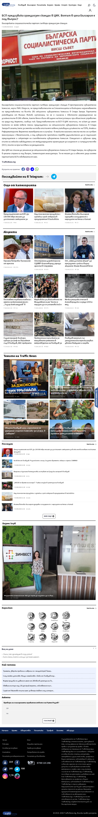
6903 (47, 347)
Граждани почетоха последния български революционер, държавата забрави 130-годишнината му (71, 390)
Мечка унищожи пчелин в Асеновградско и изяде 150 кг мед (79, 302)
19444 (16, 598)
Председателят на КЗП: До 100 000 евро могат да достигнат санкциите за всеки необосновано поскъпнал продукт (16, 217)
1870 (47, 269)
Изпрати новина (96, 397)
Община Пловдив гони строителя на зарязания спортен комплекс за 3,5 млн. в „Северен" (25, 431)
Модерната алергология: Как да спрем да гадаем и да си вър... (29, 595)
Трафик (50, 730)
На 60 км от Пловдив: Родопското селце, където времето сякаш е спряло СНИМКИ (45, 460)
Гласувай (48, 721)
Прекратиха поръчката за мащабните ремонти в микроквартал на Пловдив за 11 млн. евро (48, 341)
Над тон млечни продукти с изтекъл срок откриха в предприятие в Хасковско (47, 217)
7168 (77, 269)
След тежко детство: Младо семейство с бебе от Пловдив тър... (29, 676)
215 (29, 465)
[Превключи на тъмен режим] (94, 5)
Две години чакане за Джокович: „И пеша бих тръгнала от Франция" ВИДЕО (25, 392)
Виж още (48, 516)
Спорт (64, 5)
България (31, 5)
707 (29, 487)
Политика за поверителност (13, 756)
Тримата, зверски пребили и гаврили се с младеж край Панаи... (27, 671)
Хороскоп (7, 608)
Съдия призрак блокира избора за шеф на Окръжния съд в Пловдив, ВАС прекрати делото (18, 341)
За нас (4, 740)
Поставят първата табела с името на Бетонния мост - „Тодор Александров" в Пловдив (17, 302)
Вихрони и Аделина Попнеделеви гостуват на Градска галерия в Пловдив (41, 471)
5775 (47, 308)
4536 (16, 347)
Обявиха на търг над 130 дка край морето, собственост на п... (27, 686)
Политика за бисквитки (36, 756)
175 (77, 223)
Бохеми (60, 730)
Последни (7, 444)
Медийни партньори (34, 744)
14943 (17, 397)
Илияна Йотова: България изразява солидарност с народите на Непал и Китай (78, 217)
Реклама (5, 744)
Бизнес (50, 5)
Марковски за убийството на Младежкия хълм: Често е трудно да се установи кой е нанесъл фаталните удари (48, 302)
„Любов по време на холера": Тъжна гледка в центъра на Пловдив (39, 483)
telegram (32, 169)
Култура (72, 5)
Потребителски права (35, 752)
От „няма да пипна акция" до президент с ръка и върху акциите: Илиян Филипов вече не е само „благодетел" (79, 264)
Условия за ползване (10, 748)
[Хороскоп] (49, 642)
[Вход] (90, 11)
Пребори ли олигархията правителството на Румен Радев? (31, 702)
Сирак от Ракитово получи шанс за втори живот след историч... (28, 690)
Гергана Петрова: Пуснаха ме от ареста (17, 262)
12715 (16, 267)
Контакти (6, 752)
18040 (63, 437)
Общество (26, 730)
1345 (77, 308)
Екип (28, 740)
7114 (16, 308)
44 (28, 454)
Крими (57, 5)
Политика (41, 5)
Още (80, 5)
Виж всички (89, 185)
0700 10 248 (44, 763)
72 (28, 476)
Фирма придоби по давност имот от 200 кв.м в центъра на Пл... (28, 681)
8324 (63, 397)
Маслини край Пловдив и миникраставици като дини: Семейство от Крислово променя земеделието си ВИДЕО (71, 431)
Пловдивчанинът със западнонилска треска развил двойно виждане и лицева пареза (79, 341)
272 (47, 223)
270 (29, 498)
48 (15, 223)
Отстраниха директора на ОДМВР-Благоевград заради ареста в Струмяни (47, 263)
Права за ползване (34, 748)
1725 (77, 347)
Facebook (23, 169)
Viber (28, 169)
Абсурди (70, 730)
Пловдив (22, 5)
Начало (5, 730)
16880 (17, 437)
